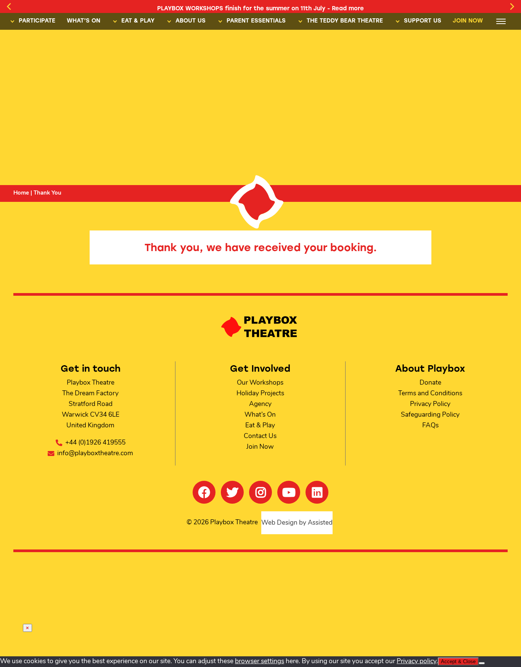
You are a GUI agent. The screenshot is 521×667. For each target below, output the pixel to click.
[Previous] (9, 6)
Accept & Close (458, 661)
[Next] (511, 6)
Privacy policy (416, 661)
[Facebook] (204, 492)
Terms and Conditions (430, 393)
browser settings (259, 661)
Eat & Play (260, 425)
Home (21, 193)
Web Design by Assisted (297, 523)
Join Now (260, 447)
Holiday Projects (260, 393)
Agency (260, 404)
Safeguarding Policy (430, 415)
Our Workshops (260, 383)
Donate (430, 383)
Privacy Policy (430, 404)
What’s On (260, 415)
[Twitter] (232, 492)
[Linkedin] (317, 492)
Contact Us (260, 436)
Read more (348, 8)
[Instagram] (260, 492)
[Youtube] (288, 492)
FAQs (430, 425)
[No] (482, 663)
